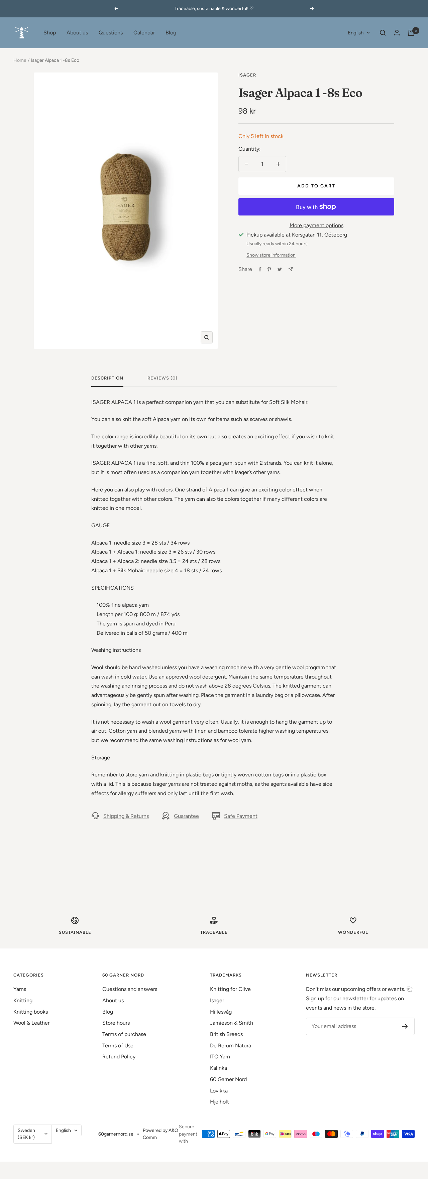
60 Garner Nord (228, 1079)
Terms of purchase (124, 1034)
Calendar (144, 32)
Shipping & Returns (126, 816)
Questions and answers (129, 989)
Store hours (116, 1023)
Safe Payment (240, 816)
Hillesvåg (221, 1012)
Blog (171, 32)
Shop (49, 32)
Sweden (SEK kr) (26, 1134)
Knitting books (30, 1012)
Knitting (22, 1000)
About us (77, 32)
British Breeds (226, 1034)
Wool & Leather (31, 1023)
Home (19, 60)
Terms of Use (117, 1045)
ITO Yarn (220, 1056)
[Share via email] (291, 269)
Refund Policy (118, 1056)
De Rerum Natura (230, 1045)
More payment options (316, 225)
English (355, 33)
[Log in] (397, 32)
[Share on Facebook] (260, 269)
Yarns (19, 989)
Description (107, 378)
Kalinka (218, 1068)
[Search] (383, 33)
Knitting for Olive (230, 989)
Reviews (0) (162, 378)
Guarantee (186, 816)
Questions (111, 32)
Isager (247, 75)
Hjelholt (219, 1101)
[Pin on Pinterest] (269, 269)
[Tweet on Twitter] (280, 269)
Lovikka (219, 1090)
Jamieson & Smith (231, 1023)
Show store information (271, 255)
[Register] (405, 1026)
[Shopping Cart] (411, 33)
